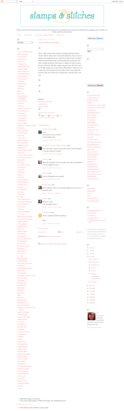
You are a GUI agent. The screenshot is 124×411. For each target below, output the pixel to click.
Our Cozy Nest (21, 253)
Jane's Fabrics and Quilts (24, 157)
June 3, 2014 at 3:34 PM (51, 223)
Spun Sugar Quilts (22, 344)
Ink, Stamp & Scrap (92, 125)
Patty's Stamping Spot (93, 144)
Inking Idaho (90, 127)
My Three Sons (21, 243)
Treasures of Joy (22, 381)
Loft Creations (21, 207)
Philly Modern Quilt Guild (24, 268)
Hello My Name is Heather (24, 150)
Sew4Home (20, 337)
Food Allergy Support (93, 201)
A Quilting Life (21, 64)
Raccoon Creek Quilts (23, 305)
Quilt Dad (20, 290)
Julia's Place (20, 170)
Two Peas (89, 193)
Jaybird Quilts (21, 160)
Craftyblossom (21, 113)
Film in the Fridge (22, 130)
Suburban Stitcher (22, 346)
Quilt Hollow (21, 293)
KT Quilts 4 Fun (22, 184)
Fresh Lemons (21, 138)
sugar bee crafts (43, 106)
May (92, 271)
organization (47, 117)
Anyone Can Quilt (22, 76)
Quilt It (19, 295)
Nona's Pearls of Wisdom (94, 142)
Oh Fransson (21, 248)
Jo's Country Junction (23, 165)
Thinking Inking (91, 176)
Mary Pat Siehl (48, 129)
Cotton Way (20, 103)
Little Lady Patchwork (23, 199)
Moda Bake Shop (22, 226)
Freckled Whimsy (22, 133)
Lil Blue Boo (21, 194)
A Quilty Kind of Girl (23, 66)
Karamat (19, 175)
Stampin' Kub (91, 162)
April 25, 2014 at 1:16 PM (52, 154)
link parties (60, 35)
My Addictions (21, 236)
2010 (91, 294)
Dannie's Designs (92, 115)
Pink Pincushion (21, 283)
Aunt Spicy (20, 81)
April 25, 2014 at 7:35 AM (52, 140)
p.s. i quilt (20, 256)
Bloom (19, 91)
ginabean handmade (22, 140)
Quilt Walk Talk (21, 300)
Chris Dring (47, 185)
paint (53, 117)
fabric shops (28, 35)
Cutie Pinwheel (21, 120)
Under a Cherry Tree (93, 179)
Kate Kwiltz (20, 177)
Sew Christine (21, 324)
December (94, 259)
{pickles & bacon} (22, 54)
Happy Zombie (21, 148)
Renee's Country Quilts (23, 317)
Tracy (46, 198)
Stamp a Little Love (92, 152)
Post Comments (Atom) (54, 236)
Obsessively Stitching (23, 246)
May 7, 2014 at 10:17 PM (52, 207)
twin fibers (20, 386)
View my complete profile (94, 327)
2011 (91, 291)
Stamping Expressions (93, 169)
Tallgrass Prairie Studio (24, 354)
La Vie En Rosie (22, 189)
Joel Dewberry (21, 167)
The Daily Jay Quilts (23, 369)
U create (19, 388)
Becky (46, 173)
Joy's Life (90, 132)
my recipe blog (91, 215)
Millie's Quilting (22, 224)
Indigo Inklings (91, 122)
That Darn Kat (21, 364)
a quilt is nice (21, 61)
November (94, 262)
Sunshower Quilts (22, 351)
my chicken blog (91, 213)
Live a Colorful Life (23, 204)
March (93, 282)
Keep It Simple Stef (22, 180)
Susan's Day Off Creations (94, 174)
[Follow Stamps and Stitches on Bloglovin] (95, 39)
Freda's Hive (20, 135)
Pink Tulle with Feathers (94, 147)
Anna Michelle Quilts (23, 74)
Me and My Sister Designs (24, 219)
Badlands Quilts (21, 84)
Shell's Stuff (90, 149)
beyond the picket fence (45, 101)
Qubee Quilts (21, 288)
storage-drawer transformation (48, 42)
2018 (91, 248)
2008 (91, 300)
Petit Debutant (21, 266)
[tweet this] (59, 115)
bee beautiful (21, 86)
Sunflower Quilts (22, 349)
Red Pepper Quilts (22, 314)
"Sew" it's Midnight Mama (24, 52)
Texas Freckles (21, 361)
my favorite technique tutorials (44, 35)
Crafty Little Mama (22, 111)
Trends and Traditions (23, 383)
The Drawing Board (22, 371)
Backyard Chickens (92, 198)
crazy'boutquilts (21, 118)
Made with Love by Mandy (24, 216)
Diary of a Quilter (22, 123)
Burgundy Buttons (22, 96)
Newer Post (41, 232)
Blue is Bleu (20, 93)
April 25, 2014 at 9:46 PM (52, 168)
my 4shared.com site (93, 218)
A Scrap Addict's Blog (93, 95)
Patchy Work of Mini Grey (24, 263)
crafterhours (20, 106)
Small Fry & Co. (22, 342)
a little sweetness (22, 59)
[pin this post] (44, 115)
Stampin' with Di (92, 164)
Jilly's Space (20, 162)
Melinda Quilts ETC (23, 221)
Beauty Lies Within (92, 100)
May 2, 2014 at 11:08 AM (52, 193)
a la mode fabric (21, 57)
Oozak (89, 196)
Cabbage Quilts (21, 98)
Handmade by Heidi (22, 145)
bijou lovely (20, 89)
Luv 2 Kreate (21, 214)
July (92, 268)
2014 (91, 256)
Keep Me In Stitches (23, 182)
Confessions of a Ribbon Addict (96, 107)
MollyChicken (21, 234)
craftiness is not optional (24, 108)
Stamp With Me (91, 157)
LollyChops (20, 209)
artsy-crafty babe (22, 79)
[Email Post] (39, 115)
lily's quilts (20, 197)
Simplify (19, 339)
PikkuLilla (47, 212)
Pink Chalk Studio (22, 278)
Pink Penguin (21, 280)
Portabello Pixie (21, 285)
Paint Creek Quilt (22, 258)
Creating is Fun (91, 110)
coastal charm (42, 104)
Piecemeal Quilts (22, 273)
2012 (91, 288)
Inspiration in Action (93, 130)
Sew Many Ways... (22, 327)
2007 (91, 303)
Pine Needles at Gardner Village (26, 275)
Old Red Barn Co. (22, 251)
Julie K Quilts (21, 172)
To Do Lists (20, 378)
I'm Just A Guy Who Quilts (25, 155)
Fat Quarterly (21, 128)
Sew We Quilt (21, 334)
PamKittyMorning (22, 261)
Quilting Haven (91, 188)
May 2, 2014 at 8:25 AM (51, 179)
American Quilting (22, 69)
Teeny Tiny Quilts (22, 359)
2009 (91, 297)
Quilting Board (91, 191)
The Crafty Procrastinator (24, 366)
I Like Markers (91, 120)
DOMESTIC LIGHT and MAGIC (26, 125)
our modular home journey (94, 210)
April (92, 274)
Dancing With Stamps (93, 112)
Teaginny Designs (22, 356)
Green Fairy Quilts (22, 143)
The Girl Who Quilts (23, 373)
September (94, 265)
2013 (91, 285)
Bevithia (89, 103)
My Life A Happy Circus (24, 239)
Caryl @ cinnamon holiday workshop (55, 145)
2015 (91, 254)
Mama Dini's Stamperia (93, 135)
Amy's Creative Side (23, 71)
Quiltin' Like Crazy (22, 302)
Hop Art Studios (91, 117)
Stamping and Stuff (92, 166)
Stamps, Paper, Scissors (93, 171)
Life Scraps (20, 192)
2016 (91, 251)
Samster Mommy (22, 319)
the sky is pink (21, 376)
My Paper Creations (92, 139)
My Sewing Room (22, 241)
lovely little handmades (23, 212)
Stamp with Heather (92, 154)
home (19, 35)
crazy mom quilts (22, 116)
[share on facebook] (51, 115)
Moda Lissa (20, 229)
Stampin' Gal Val (92, 159)
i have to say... (21, 152)
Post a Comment (43, 228)
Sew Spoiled (20, 329)
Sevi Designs (21, 322)
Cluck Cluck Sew (22, 101)
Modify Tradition (22, 231)
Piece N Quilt (21, 271)
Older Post (79, 232)
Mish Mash (90, 137)
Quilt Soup (20, 298)
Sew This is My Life (23, 332)
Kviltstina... (20, 187)
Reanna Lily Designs (23, 312)
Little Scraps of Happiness (24, 202)
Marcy (46, 159)
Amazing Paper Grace (93, 98)
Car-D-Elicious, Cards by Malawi (96, 105)
